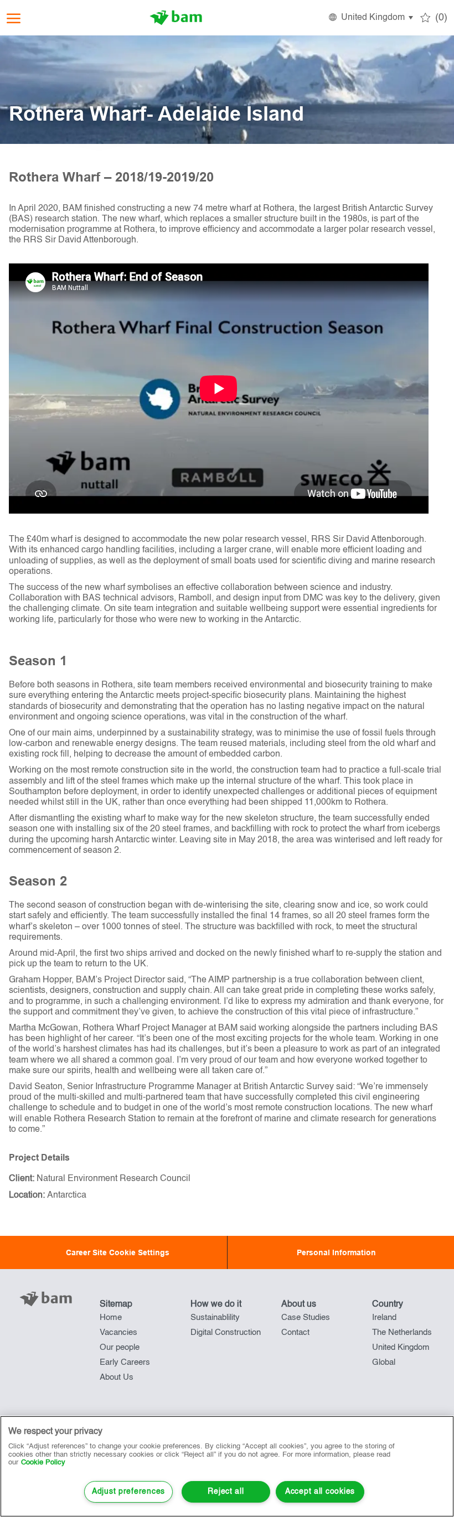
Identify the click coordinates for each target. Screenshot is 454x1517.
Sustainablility (215, 1317)
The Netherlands (402, 1332)
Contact (295, 1332)
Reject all (226, 1491)
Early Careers (125, 1362)
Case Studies (305, 1317)
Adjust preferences (128, 1491)
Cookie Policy (43, 1462)
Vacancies (118, 1332)
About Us (116, 1377)
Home (111, 1317)
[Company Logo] (176, 17)
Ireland (384, 1317)
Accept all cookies (320, 1491)
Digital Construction (225, 1332)
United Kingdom (401, 1347)
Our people (120, 1347)
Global (383, 1362)
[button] (370, 17)
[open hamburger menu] (13, 18)
